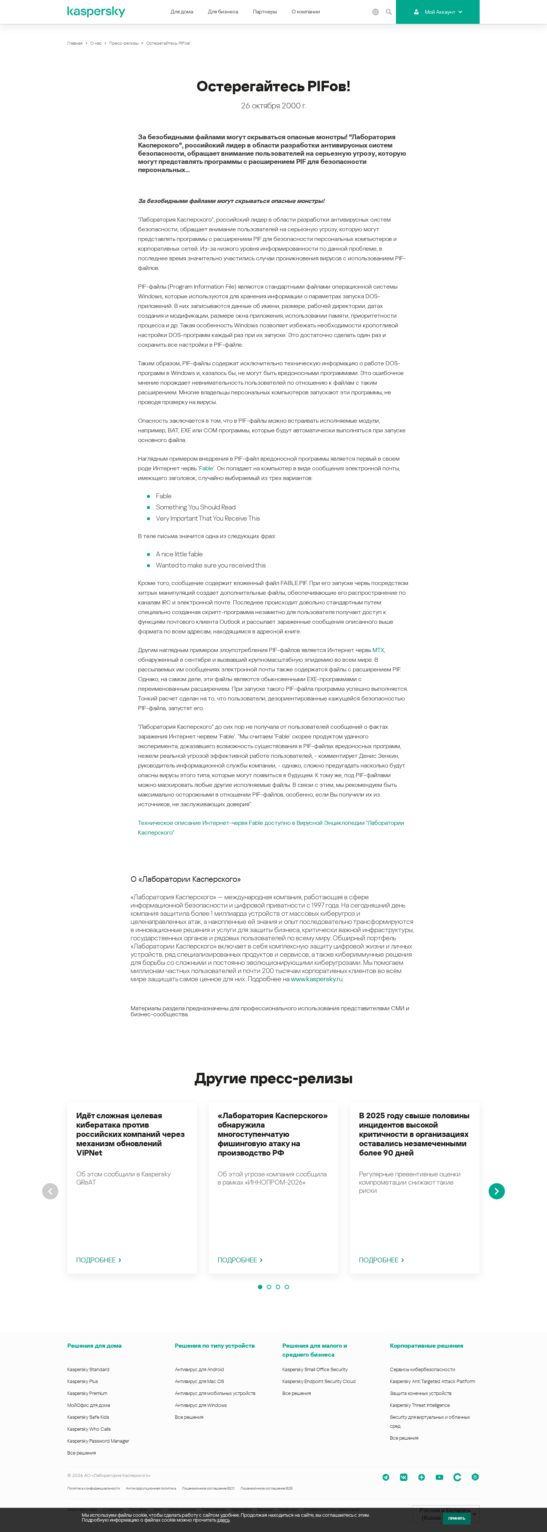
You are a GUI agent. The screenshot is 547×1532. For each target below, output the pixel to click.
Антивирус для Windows (201, 1405)
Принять (456, 1518)
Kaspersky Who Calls (89, 1429)
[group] (132, 1188)
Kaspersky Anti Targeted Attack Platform (432, 1381)
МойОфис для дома (88, 1405)
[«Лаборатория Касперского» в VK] (403, 1477)
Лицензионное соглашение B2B (266, 1488)
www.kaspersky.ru (317, 979)
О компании (306, 12)
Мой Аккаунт (440, 12)
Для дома (182, 12)
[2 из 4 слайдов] (269, 1287)
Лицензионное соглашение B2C (208, 1488)
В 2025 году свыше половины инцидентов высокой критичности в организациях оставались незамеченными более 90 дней (414, 1134)
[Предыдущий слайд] (50, 1191)
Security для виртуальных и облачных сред (430, 1421)
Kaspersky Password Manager (98, 1441)
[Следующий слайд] (496, 1191)
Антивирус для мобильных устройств (215, 1393)
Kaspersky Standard (88, 1369)
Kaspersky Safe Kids (88, 1417)
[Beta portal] (475, 1477)
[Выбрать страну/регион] (375, 12)
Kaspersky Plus (82, 1381)
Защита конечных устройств (420, 1393)
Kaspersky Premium (87, 1393)
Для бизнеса (223, 12)
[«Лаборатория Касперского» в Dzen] (421, 1477)
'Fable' (206, 468)
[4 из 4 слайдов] (286, 1287)
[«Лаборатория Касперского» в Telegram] (385, 1477)
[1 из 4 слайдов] (260, 1287)
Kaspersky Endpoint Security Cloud (319, 1381)
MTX (378, 650)
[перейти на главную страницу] (96, 12)
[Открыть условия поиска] (388, 12)
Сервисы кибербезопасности (422, 1369)
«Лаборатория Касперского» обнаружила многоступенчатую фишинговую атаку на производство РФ (273, 1134)
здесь (223, 1520)
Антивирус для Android (199, 1369)
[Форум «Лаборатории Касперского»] (457, 1477)
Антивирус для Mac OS (199, 1381)
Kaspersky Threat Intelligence (420, 1405)
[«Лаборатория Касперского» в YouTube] (439, 1477)
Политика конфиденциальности (93, 1488)
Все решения (81, 1453)
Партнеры (265, 12)
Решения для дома (94, 1345)
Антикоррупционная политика (151, 1488)
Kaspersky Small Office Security (315, 1369)
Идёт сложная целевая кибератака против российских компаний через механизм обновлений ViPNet (130, 1134)
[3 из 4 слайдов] (278, 1287)
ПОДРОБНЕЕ (96, 1260)
